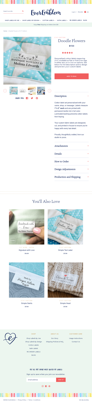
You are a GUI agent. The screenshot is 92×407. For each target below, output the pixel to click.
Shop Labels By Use (12, 20)
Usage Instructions (75, 338)
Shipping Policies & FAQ (54, 342)
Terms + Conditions (34, 400)
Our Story (54, 338)
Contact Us (76, 342)
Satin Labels (61, 20)
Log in (74, 12)
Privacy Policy (22, 400)
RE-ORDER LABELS (76, 20)
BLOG (85, 20)
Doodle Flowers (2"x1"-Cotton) (18, 31)
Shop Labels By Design (30, 20)
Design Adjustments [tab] (65, 169)
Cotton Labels (48, 20)
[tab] (72, 96)
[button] (67, 53)
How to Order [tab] (62, 161)
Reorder (80, 12)
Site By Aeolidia (84, 400)
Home (5, 31)
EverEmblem (12, 400)
